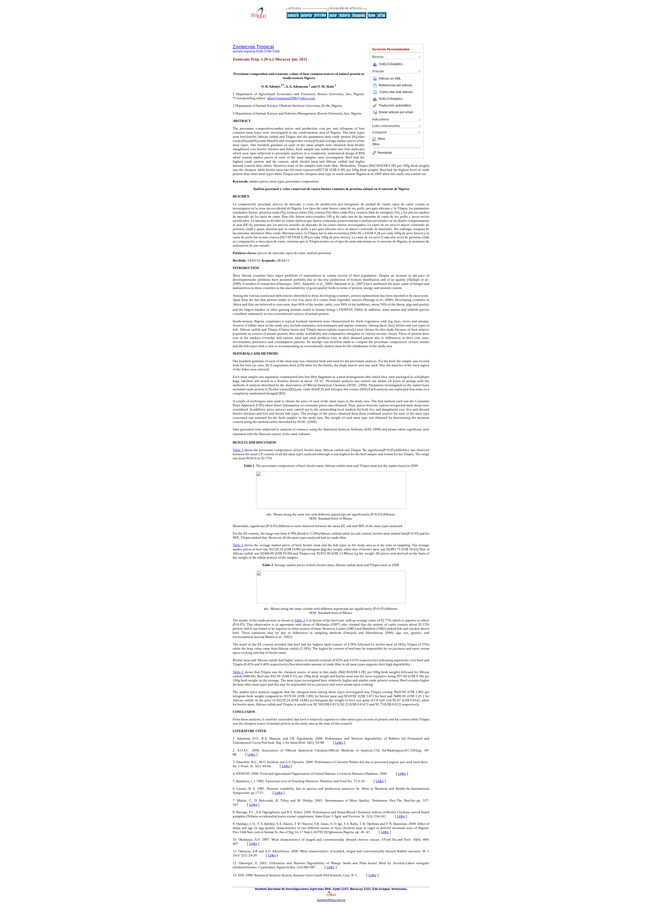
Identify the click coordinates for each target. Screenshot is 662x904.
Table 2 (238, 545)
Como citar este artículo (396, 92)
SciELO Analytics (391, 64)
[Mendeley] (375, 139)
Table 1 (238, 450)
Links (339, 743)
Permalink (385, 153)
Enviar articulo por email (396, 112)
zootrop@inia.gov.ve (331, 900)
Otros (381, 139)
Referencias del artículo (395, 85)
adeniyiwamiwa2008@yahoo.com (291, 98)
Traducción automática (395, 105)
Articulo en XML (390, 78)
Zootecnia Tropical (253, 46)
